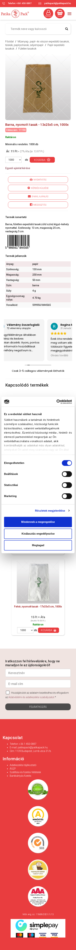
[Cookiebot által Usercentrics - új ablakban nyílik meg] (56, 401)
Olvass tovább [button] (17, 355)
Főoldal (9, 41)
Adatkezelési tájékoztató (23, 765)
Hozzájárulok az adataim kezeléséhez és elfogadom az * (37, 695)
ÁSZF (13, 768)
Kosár (59, 16)
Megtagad (38, 545)
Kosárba (40, 160)
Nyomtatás (39, 179)
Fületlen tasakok (27, 48)
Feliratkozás (38, 706)
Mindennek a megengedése (38, 521)
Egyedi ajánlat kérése (17, 168)
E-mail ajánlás (39, 196)
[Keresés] (67, 29)
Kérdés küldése (39, 188)
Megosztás (39, 205)
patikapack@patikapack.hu (57, 3)
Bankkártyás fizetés (20, 775)
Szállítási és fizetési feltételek (25, 772)
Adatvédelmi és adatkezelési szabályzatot (31, 697)
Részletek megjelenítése (50, 510)
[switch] (67, 474)
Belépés (48, 16)
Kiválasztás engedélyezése (38, 533)
